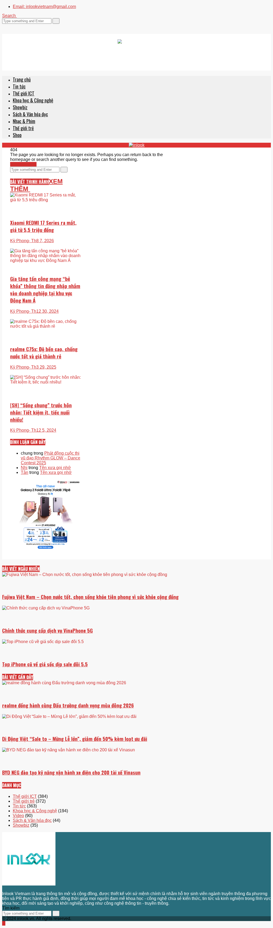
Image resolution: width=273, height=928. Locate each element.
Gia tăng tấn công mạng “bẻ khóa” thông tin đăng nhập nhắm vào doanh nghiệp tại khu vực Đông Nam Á (45, 289)
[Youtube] (16, 26)
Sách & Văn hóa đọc (30, 114)
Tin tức (19, 86)
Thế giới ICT (23, 93)
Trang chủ (22, 79)
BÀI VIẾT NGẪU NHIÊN (21, 569)
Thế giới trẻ (23, 128)
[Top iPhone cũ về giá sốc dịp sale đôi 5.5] (136, 664)
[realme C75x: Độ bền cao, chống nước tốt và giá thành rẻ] (45, 339)
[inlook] (137, 52)
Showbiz (20, 107)
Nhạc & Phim (24, 121)
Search (9, 15)
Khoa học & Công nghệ (33, 100)
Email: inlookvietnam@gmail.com (44, 6)
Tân (24, 472)
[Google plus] (10, 26)
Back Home (25, 164)
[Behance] (16, 889)
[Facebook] (7, 26)
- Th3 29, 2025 (42, 367)
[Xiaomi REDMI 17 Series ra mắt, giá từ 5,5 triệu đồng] (45, 219)
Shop (17, 135)
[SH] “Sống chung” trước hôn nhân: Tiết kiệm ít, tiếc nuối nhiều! (41, 412)
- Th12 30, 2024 (44, 311)
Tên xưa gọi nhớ (55, 467)
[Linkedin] (19, 26)
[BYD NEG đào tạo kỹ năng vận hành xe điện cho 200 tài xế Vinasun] (136, 785)
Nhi (24, 467)
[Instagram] (13, 26)
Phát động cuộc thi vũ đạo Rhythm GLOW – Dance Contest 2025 (50, 458)
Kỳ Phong (19, 311)
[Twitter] (3, 26)
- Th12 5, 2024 (42, 430)
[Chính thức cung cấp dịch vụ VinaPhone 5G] (136, 635)
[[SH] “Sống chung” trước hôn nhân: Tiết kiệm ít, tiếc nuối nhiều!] (45, 392)
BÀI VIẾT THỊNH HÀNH (29, 182)
